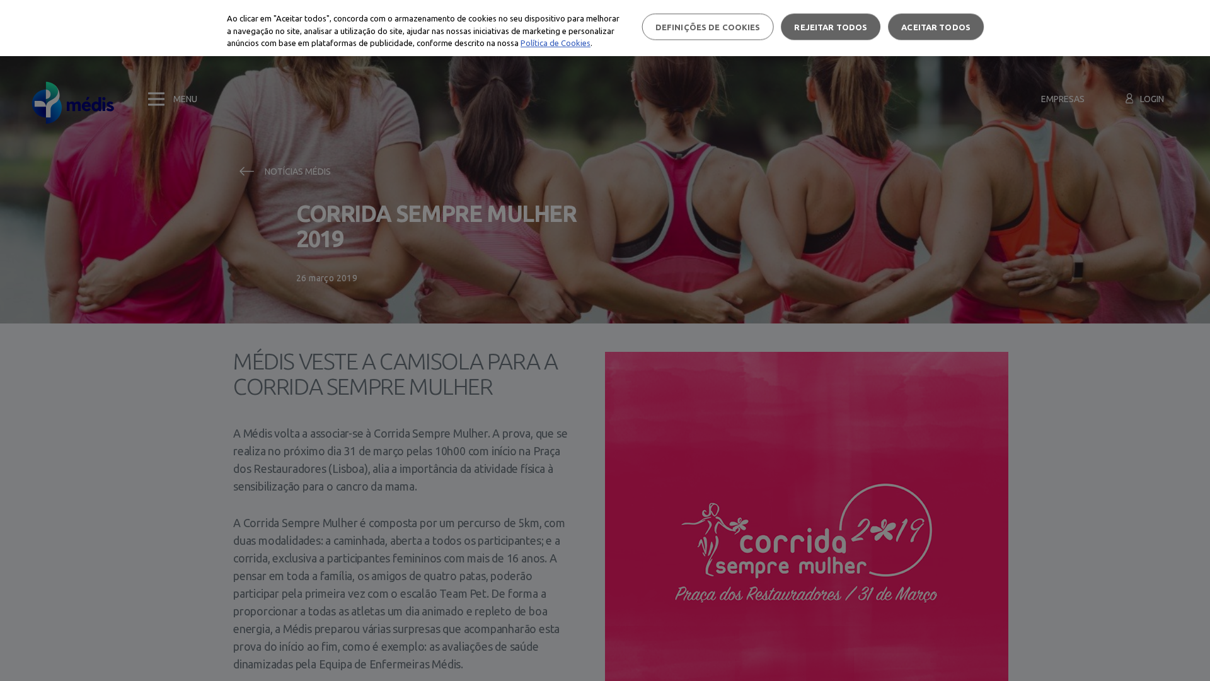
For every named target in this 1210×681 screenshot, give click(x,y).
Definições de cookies (708, 26)
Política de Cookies (556, 42)
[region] (605, 28)
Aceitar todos (936, 26)
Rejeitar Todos (830, 26)
